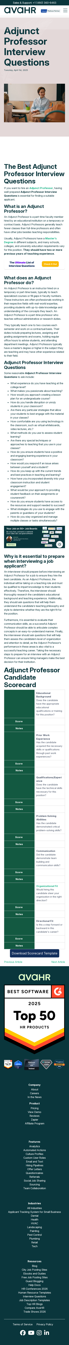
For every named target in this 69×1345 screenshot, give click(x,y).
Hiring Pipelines (34, 1165)
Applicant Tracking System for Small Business (34, 1211)
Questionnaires (34, 1173)
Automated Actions (34, 1150)
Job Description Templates (34, 1300)
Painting (34, 1231)
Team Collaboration (34, 1188)
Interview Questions (34, 1296)
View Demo (34, 1112)
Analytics (34, 1146)
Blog (34, 1265)
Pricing (35, 1108)
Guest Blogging (34, 1281)
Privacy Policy (44, 1324)
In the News (35, 1097)
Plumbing (34, 1238)
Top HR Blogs (34, 1304)
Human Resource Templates (34, 1292)
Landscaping (34, 1227)
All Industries (34, 1208)
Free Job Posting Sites (35, 1277)
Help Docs (34, 1285)
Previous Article (13, 961)
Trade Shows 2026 (34, 1311)
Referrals (34, 1176)
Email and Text (34, 1161)
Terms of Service (23, 1324)
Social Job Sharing (34, 1180)
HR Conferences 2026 (35, 1288)
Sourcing (34, 1184)
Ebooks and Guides (34, 1273)
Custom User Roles (34, 1157)
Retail (34, 1242)
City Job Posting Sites (34, 1269)
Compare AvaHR (34, 1307)
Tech (35, 1246)
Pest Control (34, 1234)
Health (34, 1219)
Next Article (58, 961)
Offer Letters (34, 1169)
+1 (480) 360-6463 (44, 2)
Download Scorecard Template (34, 953)
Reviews (34, 1115)
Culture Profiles (34, 1154)
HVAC (34, 1223)
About (34, 1089)
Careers (34, 1093)
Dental (34, 1215)
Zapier (34, 1119)
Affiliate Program (34, 1123)
